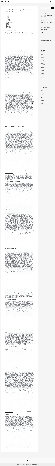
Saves (42, 103)
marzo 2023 (42, 63)
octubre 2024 (43, 54)
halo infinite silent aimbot (11, 213)
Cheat (8, 24)
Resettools (42, 101)
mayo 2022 (42, 77)
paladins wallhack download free (17, 377)
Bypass (42, 91)
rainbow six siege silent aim (29, 236)
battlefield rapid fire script (9, 261)
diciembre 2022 (43, 67)
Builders (42, 90)
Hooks (42, 97)
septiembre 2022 (43, 71)
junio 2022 (42, 76)
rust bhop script (22, 388)
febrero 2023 (43, 64)
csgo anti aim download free (28, 278)
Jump (8, 23)
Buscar (42, 6)
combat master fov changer (28, 355)
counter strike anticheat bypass (27, 137)
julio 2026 (42, 51)
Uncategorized (43, 106)
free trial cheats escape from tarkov (18, 418)
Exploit (8, 17)
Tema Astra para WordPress (34, 464)
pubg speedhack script (16, 393)
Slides (42, 104)
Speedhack (8, 20)
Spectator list (9, 27)
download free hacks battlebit (27, 341)
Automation (42, 88)
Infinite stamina (9, 22)
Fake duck (8, 18)
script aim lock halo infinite (9, 173)
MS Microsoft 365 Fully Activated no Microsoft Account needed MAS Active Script (46, 31)
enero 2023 (42, 66)
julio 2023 (42, 57)
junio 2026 (42, 53)
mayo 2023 (42, 60)
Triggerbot (8, 25)
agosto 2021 (42, 79)
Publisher (42, 100)
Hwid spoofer (9, 26)
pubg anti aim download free (21, 296)
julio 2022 (42, 74)
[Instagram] (27, 460)
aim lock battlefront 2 (8, 145)
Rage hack (8, 19)
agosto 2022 (43, 73)
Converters (42, 94)
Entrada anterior (7, 454)
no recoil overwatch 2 (14, 379)
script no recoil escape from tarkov (21, 153)
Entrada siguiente (31, 454)
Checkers (42, 93)
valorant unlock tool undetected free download (23, 57)
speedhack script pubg (25, 425)
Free (8, 21)
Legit (8, 16)
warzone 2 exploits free (29, 34)
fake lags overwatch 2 (30, 343)
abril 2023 (42, 61)
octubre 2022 (43, 70)
